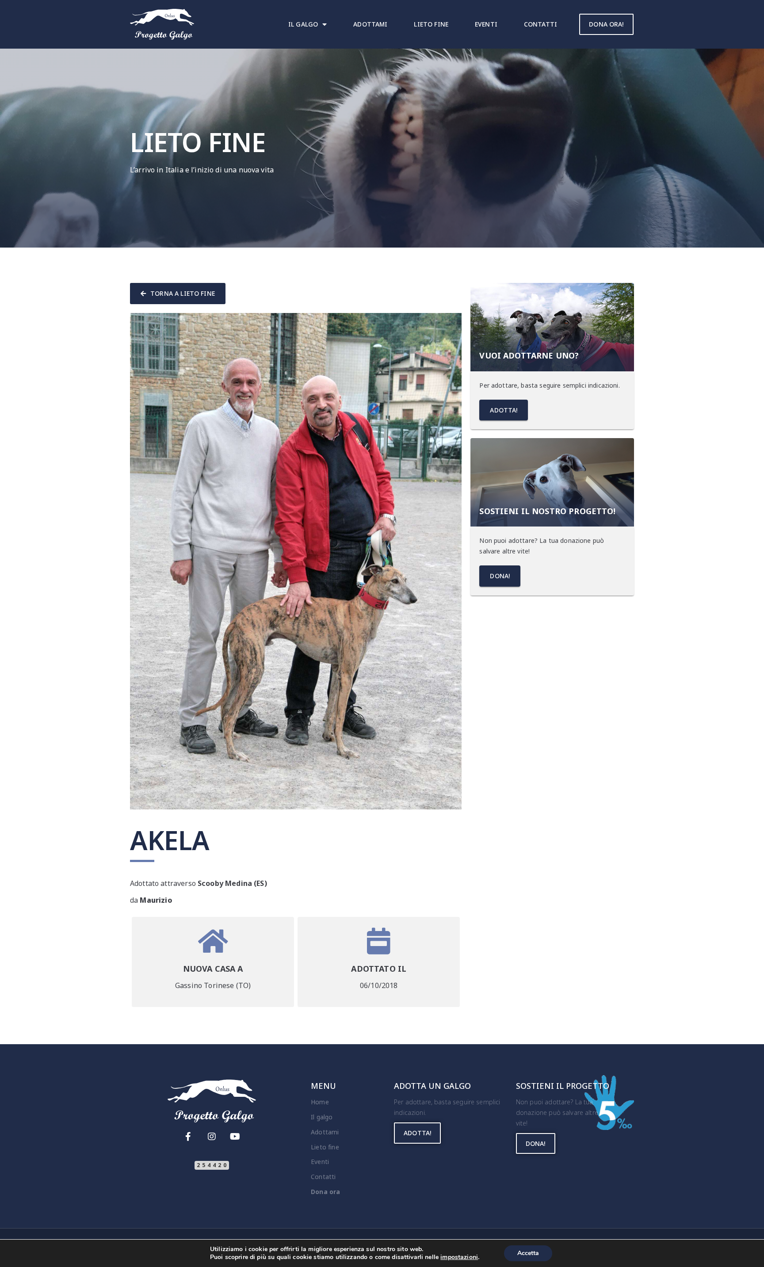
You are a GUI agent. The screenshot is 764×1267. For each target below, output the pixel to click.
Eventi (486, 24)
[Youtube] (235, 1136)
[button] (606, 24)
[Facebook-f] (188, 1136)
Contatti (540, 24)
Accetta (528, 1253)
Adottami (370, 24)
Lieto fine (431, 24)
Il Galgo (303, 24)
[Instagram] (212, 1136)
